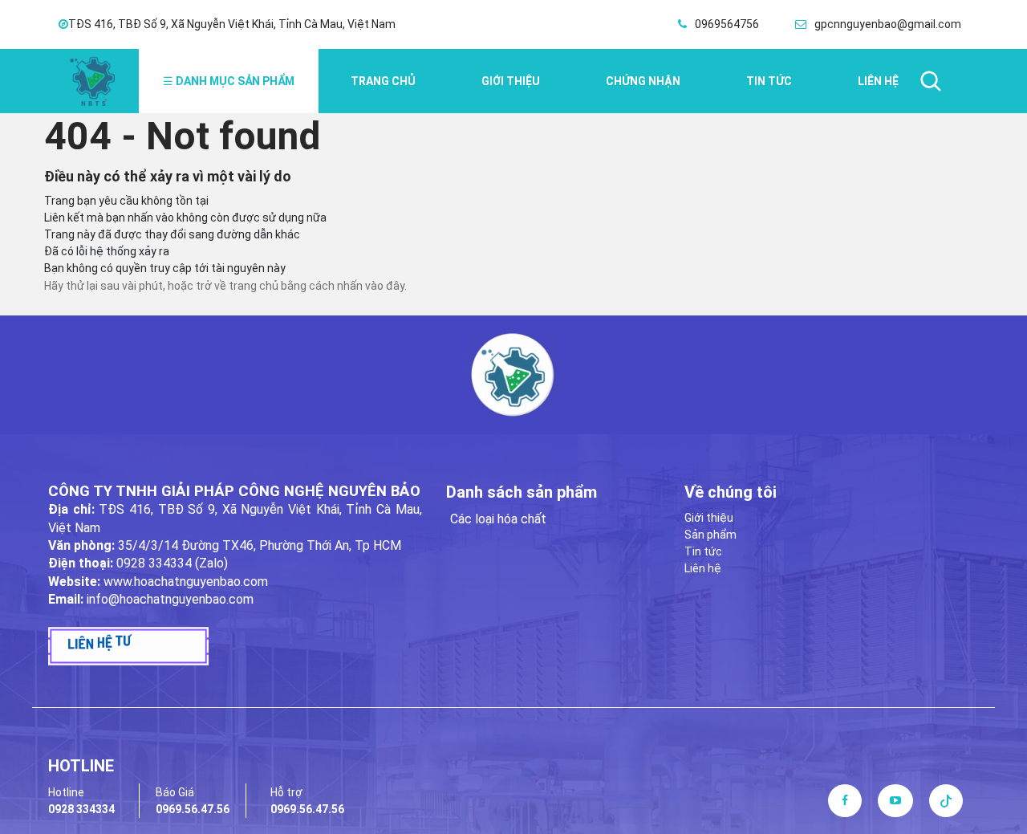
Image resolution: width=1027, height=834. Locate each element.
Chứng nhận (643, 81)
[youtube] (895, 800)
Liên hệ (878, 81)
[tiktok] (946, 800)
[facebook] (845, 800)
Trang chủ (383, 81)
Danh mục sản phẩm (228, 81)
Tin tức (703, 551)
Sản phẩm (710, 534)
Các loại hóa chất (498, 519)
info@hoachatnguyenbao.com (170, 599)
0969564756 (727, 24)
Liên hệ (702, 568)
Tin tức (769, 81)
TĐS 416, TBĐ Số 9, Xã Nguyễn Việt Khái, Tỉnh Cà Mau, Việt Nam (232, 24)
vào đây (384, 285)
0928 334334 (81, 809)
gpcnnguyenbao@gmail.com (887, 24)
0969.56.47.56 (192, 809)
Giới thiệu (510, 81)
